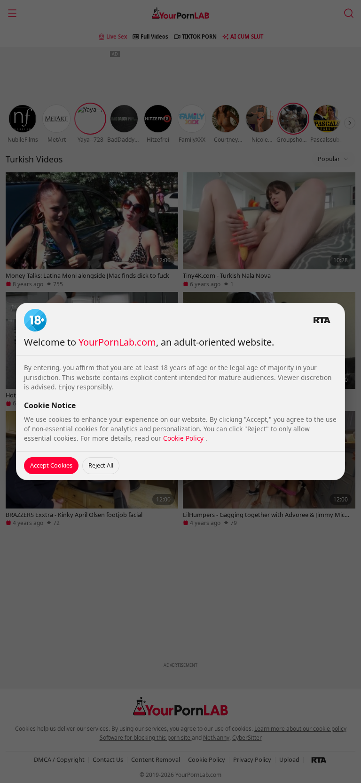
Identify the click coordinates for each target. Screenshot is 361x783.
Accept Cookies (51, 465)
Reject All (100, 465)
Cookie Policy (184, 438)
